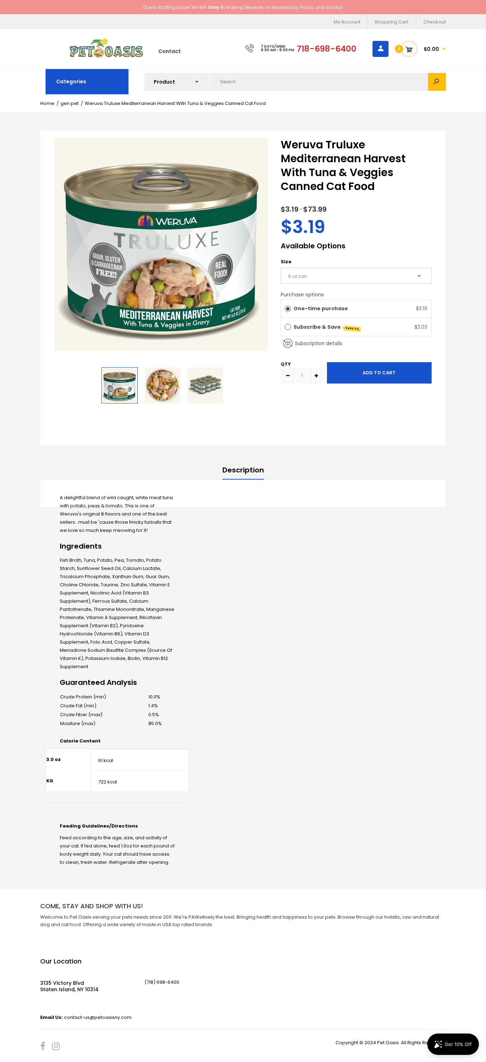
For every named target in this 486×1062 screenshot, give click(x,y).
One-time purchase (321, 308)
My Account (347, 22)
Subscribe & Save (327, 327)
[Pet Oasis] (106, 56)
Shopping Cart (391, 22)
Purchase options (302, 294)
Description (243, 470)
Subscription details (318, 343)
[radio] (288, 308)
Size (286, 261)
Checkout (434, 22)
